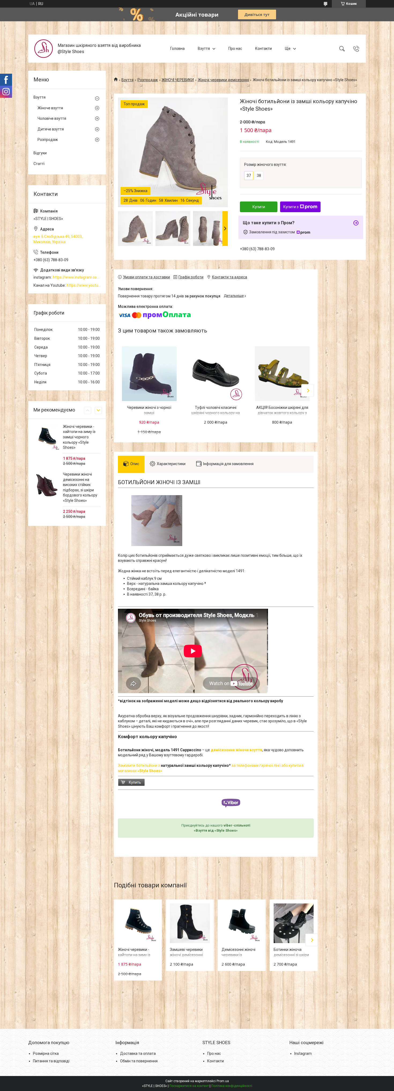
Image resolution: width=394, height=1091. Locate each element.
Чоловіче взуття (52, 118)
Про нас (235, 48)
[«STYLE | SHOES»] (44, 49)
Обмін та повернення (139, 1061)
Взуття (204, 48)
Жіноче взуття (50, 108)
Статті (39, 164)
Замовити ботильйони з (139, 765)
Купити (258, 207)
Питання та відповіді (51, 1061)
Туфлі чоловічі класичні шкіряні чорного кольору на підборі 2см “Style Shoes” (215, 412)
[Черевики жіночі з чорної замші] (149, 373)
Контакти (263, 48)
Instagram (303, 1053)
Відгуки (40, 153)
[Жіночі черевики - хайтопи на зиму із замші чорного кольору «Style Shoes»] (138, 923)
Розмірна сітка (46, 1053)
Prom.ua (223, 1081)
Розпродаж (147, 80)
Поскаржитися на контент (189, 1086)
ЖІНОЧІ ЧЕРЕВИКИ (178, 80)
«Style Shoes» (149, 771)
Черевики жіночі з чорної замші (149, 410)
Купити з (291, 207)
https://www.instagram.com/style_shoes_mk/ (77, 277)
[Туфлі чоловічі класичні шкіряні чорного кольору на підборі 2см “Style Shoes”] (215, 373)
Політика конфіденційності (231, 1086)
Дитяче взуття (51, 129)
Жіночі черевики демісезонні (223, 80)
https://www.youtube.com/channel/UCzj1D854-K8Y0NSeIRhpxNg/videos (84, 285)
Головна (177, 48)
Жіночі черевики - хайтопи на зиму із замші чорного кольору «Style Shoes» (79, 437)
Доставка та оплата (138, 1053)
